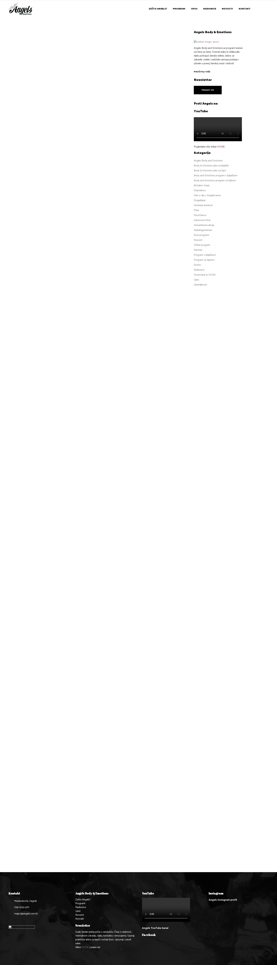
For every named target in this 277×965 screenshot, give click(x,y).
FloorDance (200, 215)
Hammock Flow (202, 220)
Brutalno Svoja (201, 185)
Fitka (196, 210)
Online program (43, 93)
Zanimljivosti (61, 93)
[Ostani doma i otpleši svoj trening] (58, 370)
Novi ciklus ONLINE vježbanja (55, 98)
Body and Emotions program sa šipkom (215, 180)
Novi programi (201, 235)
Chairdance (200, 190)
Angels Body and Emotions (50, 90)
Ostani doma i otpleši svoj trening (58, 509)
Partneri (198, 250)
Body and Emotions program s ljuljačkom (215, 175)
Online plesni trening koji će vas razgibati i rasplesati (57, 813)
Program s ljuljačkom (205, 255)
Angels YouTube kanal (155, 928)
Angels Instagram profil (223, 900)
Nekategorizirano (203, 230)
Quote (197, 265)
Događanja (199, 200)
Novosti (71, 90)
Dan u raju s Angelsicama (207, 195)
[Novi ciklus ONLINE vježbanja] (58, 54)
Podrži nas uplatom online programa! (53, 208)
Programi (80, 903)
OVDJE (221, 147)
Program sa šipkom (204, 260)
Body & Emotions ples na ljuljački (211, 165)
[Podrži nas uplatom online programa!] (58, 162)
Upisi (196, 280)
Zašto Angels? (83, 899)
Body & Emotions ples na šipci (210, 170)
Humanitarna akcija (204, 225)
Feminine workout (203, 205)
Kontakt (79, 919)
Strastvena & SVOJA (205, 275)
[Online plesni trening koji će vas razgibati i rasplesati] (58, 673)
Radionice (40, 504)
